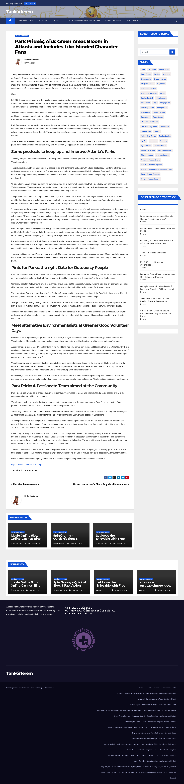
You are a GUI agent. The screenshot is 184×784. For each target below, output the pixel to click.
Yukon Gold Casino (148, 136)
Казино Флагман (148, 150)
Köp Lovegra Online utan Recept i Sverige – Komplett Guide (154, 733)
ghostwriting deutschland (84, 21)
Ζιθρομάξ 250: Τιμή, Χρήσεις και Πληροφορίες (159, 767)
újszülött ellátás (160, 146)
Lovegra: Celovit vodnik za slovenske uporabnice (121, 744)
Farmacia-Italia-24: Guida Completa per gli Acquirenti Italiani (154, 716)
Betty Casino (146, 74)
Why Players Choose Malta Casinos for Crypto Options (121, 767)
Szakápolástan (159, 112)
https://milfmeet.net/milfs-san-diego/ (26, 465)
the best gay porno (149, 127)
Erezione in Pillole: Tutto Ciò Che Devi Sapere (159, 710)
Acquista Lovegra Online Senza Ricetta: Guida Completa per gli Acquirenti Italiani (146, 693)
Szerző (58, 21)
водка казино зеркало (150, 174)
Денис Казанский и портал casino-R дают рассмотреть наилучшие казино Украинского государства (138, 772)
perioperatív (162, 107)
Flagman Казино (147, 84)
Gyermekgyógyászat (149, 93)
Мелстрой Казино (165, 150)
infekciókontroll (147, 98)
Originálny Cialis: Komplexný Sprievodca (161, 744)
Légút (155, 103)
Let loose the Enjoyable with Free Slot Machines (110, 539)
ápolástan (153, 141)
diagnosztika (146, 79)
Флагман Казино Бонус (150, 160)
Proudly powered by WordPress (18, 688)
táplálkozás (146, 131)
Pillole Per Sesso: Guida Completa (139, 750)
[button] (176, 21)
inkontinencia (161, 98)
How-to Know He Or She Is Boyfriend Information (100, 484)
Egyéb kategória (22, 36)
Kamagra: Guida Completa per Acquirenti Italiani (125, 727)
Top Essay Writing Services (166, 755)
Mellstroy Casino (147, 107)
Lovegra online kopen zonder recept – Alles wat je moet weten (153, 739)
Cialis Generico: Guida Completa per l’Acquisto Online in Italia (118, 710)
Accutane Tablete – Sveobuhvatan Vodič (161, 688)
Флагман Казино (162, 155)
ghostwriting (113, 21)
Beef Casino (164, 69)
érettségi (163, 141)
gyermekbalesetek (148, 88)
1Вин (143, 69)
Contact (173, 778)
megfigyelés (165, 103)
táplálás (157, 131)
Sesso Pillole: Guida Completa (165, 750)
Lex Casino (145, 103)
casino (157, 74)
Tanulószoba (25, 21)
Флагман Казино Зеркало (151, 165)
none (142, 744)
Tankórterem (19, 11)
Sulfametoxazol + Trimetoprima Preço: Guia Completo (127, 755)
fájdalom (161, 84)
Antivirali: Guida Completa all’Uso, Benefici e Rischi (157, 699)
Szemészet (145, 117)
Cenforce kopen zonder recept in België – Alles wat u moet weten (152, 705)
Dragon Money (160, 79)
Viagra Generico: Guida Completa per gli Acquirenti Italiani (155, 761)
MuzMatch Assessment (26, 484)
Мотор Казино (147, 155)
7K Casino (152, 69)
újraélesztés (146, 146)
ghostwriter (134, 21)
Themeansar (49, 688)
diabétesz (166, 74)
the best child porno (149, 122)
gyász (162, 93)
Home (140, 688)
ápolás (144, 141)
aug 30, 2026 (18, 590)
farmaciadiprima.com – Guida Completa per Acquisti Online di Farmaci (150, 722)
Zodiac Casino (165, 136)
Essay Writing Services (122, 716)
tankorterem (33, 60)
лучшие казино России (150, 179)
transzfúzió (164, 127)
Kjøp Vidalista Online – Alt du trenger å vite (160, 727)
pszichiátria (145, 112)
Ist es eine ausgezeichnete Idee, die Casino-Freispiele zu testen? (155, 587)
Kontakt (44, 21)
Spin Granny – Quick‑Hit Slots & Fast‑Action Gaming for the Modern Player (69, 540)
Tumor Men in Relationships (153, 253)
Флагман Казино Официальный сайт (156, 169)
